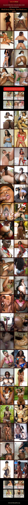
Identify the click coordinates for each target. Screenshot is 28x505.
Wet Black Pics (14, 7)
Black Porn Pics (8, 5)
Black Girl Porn (19, 5)
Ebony (14, 2)
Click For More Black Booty (14, 89)
